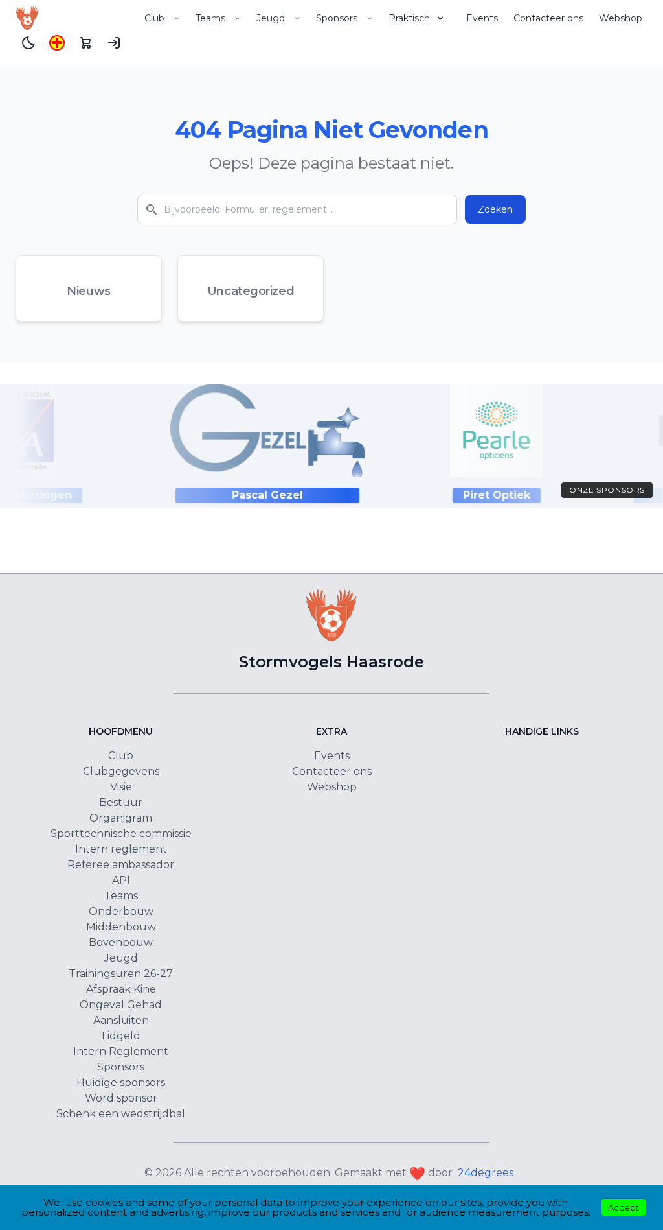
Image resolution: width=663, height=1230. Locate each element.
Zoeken (495, 209)
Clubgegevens (121, 771)
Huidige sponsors (120, 1082)
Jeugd (270, 18)
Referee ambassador (120, 864)
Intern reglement (121, 849)
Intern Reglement (120, 1051)
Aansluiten (121, 1020)
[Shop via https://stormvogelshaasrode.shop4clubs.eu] (85, 43)
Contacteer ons (548, 18)
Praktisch (409, 18)
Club (154, 18)
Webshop (620, 18)
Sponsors (336, 18)
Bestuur (120, 802)
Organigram (120, 818)
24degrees (485, 1172)
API (121, 880)
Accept (623, 1207)
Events (482, 18)
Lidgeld (121, 1036)
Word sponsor (121, 1098)
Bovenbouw (121, 942)
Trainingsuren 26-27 (121, 973)
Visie (121, 787)
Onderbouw (121, 911)
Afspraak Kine (121, 989)
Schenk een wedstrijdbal (120, 1113)
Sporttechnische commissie (121, 833)
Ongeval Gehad (121, 1005)
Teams (210, 18)
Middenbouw (121, 927)
